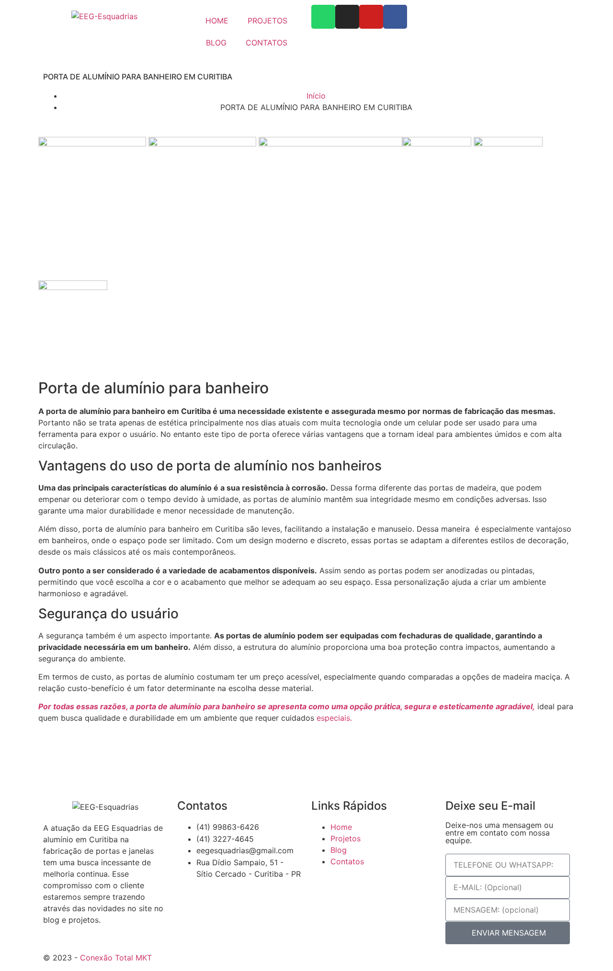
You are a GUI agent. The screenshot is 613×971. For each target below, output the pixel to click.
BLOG (216, 42)
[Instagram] (347, 17)
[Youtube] (371, 17)
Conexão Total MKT (116, 957)
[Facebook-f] (395, 17)
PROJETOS (267, 20)
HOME (216, 20)
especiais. (333, 718)
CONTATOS (266, 42)
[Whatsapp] (323, 17)
